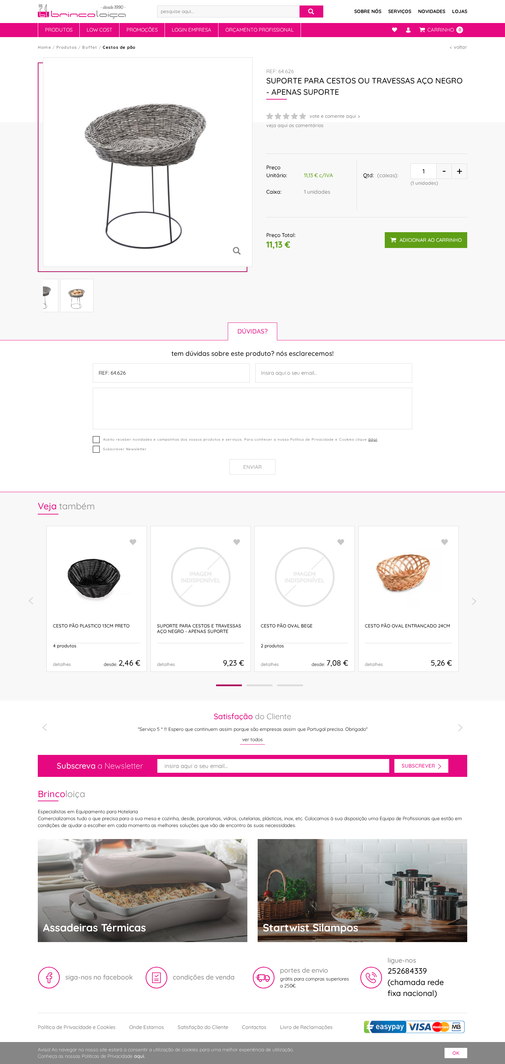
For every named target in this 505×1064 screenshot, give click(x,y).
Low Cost (99, 29)
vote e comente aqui (333, 116)
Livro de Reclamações (306, 1027)
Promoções (142, 29)
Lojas (459, 11)
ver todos (252, 739)
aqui (372, 439)
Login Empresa (191, 29)
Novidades (431, 11)
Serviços (399, 11)
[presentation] (31, 601)
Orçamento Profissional (259, 29)
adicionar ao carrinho (431, 240)
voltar (460, 47)
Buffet (89, 47)
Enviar (252, 467)
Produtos (58, 29)
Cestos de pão (119, 47)
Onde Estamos (146, 1027)
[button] (229, 685)
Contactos (254, 1027)
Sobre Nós (367, 11)
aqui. (139, 1056)
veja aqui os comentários (295, 125)
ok (455, 1053)
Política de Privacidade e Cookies (76, 1027)
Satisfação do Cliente (203, 1027)
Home (44, 47)
